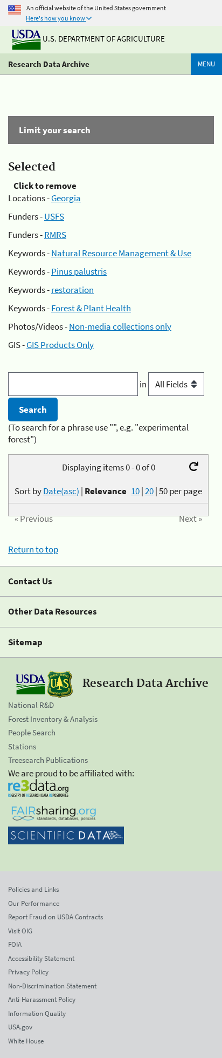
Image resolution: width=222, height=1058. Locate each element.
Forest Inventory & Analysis (53, 719)
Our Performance (33, 903)
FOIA (15, 944)
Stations (22, 746)
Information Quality (37, 1013)
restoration (72, 290)
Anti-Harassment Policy (41, 999)
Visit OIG (20, 931)
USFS (54, 216)
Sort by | (71, 491)
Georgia (66, 198)
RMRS (55, 235)
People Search (32, 732)
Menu (206, 64)
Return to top (33, 549)
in (144, 384)
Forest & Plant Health (91, 308)
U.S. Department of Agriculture (103, 38)
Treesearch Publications (48, 760)
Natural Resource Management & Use (121, 253)
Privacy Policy (28, 972)
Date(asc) (61, 491)
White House (26, 1041)
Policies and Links (33, 889)
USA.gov (20, 1027)
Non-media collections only (120, 326)
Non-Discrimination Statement (52, 986)
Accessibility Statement (41, 958)
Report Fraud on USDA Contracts (55, 917)
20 (149, 491)
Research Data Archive (48, 64)
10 (135, 491)
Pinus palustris (79, 271)
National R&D (31, 705)
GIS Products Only (60, 345)
